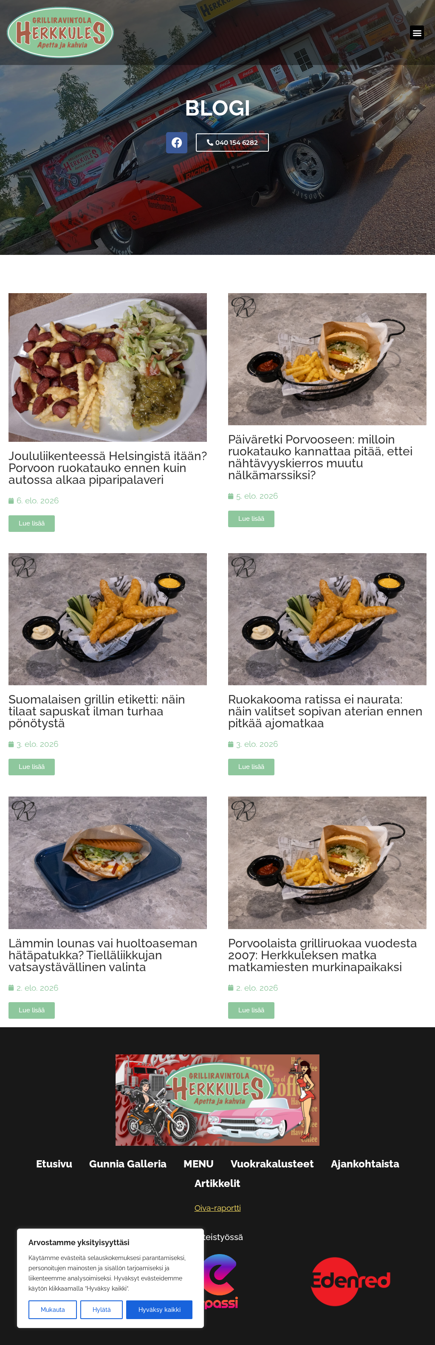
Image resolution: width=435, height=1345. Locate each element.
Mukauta (53, 1309)
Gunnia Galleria (128, 1164)
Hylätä (102, 1309)
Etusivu (54, 1164)
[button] (417, 32)
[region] (110, 1278)
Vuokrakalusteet (272, 1164)
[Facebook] (176, 142)
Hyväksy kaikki (159, 1309)
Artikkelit (217, 1183)
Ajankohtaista (365, 1164)
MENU (199, 1164)
